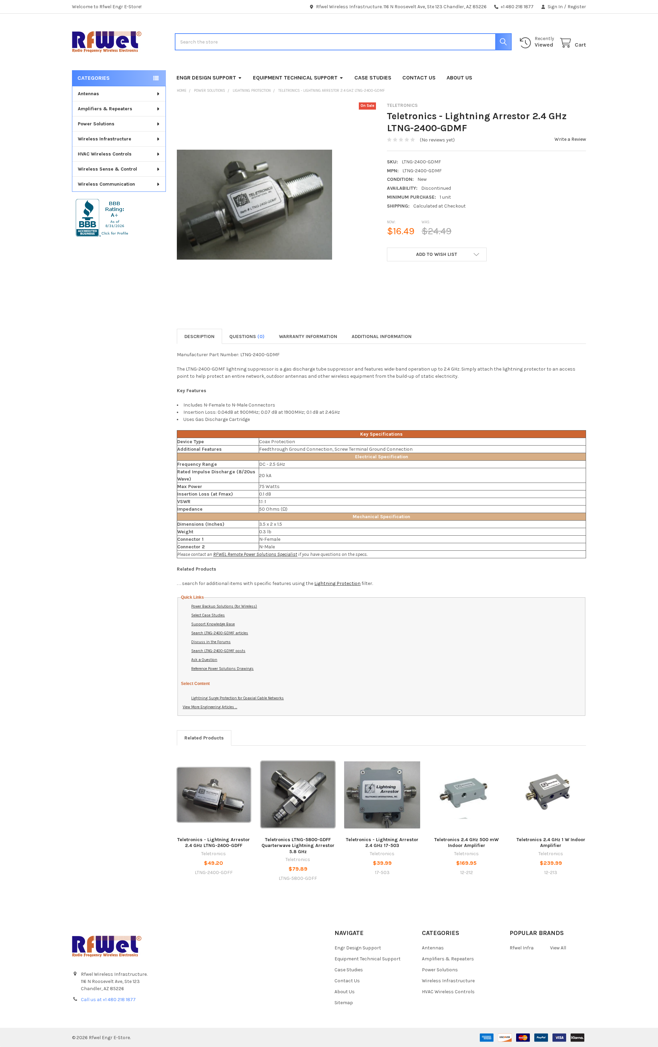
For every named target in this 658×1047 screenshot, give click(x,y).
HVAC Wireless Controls (105, 154)
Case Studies (372, 77)
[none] (254, 204)
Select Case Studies (208, 615)
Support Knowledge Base (213, 624)
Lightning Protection (337, 583)
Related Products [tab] (204, 738)
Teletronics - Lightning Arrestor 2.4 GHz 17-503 (382, 843)
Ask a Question (204, 660)
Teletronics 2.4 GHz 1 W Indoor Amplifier (550, 843)
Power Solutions (96, 124)
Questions (247, 336)
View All (558, 948)
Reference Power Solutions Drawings (222, 668)
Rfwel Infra (522, 948)
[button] (436, 254)
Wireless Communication (106, 184)
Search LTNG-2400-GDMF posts (218, 651)
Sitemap (343, 1003)
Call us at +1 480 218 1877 (108, 999)
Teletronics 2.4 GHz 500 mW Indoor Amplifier (466, 843)
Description (199, 336)
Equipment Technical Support (295, 77)
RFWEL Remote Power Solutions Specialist (255, 554)
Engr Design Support (206, 77)
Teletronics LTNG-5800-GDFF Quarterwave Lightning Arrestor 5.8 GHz (297, 846)
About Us (459, 77)
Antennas (88, 94)
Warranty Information (308, 336)
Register (577, 7)
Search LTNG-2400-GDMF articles (219, 633)
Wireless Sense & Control (107, 169)
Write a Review (570, 139)
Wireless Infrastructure (104, 139)
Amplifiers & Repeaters (105, 109)
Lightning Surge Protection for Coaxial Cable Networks (237, 698)
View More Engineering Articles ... (210, 707)
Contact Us (419, 77)
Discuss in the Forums (211, 642)
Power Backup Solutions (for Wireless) (224, 606)
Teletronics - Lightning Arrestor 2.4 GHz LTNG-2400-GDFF (213, 843)
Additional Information (382, 336)
